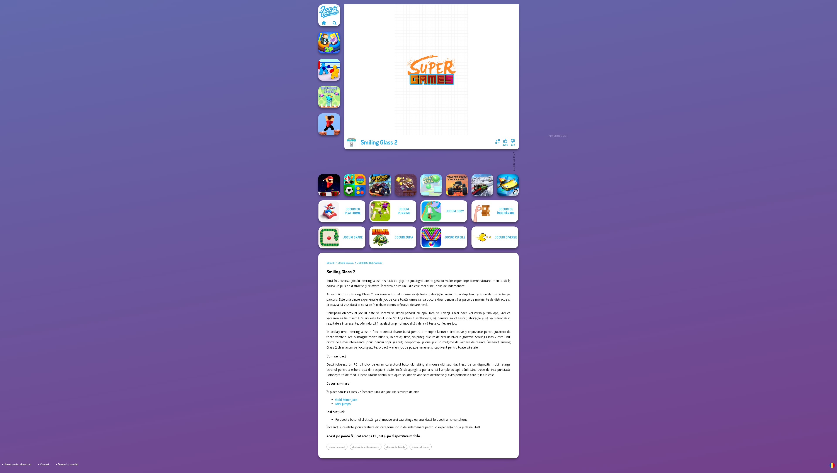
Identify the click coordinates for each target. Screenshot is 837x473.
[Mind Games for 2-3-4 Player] (355, 185)
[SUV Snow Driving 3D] (482, 185)
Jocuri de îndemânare (369, 262)
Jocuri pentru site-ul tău (17, 464)
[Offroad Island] (380, 185)
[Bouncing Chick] (329, 97)
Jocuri (330, 262)
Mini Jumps (343, 404)
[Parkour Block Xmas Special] (329, 185)
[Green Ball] (431, 185)
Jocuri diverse (420, 447)
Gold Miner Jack (346, 400)
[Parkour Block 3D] (329, 124)
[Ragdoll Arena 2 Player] (329, 42)
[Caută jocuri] (334, 23)
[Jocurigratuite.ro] (323, 23)
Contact (44, 464)
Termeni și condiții (68, 464)
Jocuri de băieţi (395, 447)
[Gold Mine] (406, 185)
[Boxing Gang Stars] (329, 70)
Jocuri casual (346, 262)
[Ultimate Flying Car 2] (508, 185)
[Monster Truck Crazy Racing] (457, 185)
